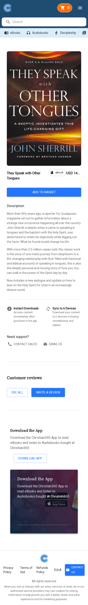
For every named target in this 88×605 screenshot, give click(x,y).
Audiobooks (37, 33)
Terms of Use (26, 570)
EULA (58, 570)
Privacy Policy (8, 570)
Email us (55, 344)
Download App (30, 458)
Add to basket (44, 192)
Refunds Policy (42, 570)
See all (17, 392)
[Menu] (80, 7)
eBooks (12, 33)
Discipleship (65, 33)
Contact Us (74, 570)
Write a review (48, 392)
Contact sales (25, 344)
